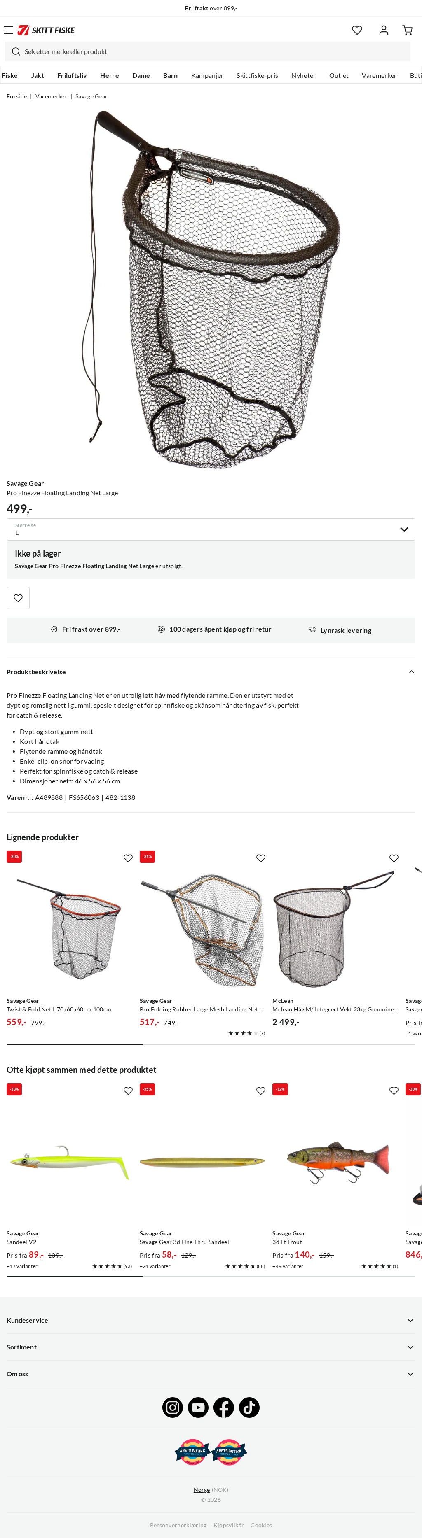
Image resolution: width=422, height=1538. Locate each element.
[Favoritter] (357, 30)
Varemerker (379, 75)
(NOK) (211, 1490)
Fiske (10, 75)
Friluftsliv (72, 75)
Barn (170, 75)
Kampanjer (207, 75)
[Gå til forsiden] (46, 30)
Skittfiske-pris (257, 75)
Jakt (37, 75)
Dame (141, 75)
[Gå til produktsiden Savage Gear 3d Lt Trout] (335, 1163)
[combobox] (207, 51)
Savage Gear (91, 96)
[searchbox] (215, 51)
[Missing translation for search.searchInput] (13, 51)
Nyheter (303, 75)
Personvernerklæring (178, 1525)
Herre (109, 75)
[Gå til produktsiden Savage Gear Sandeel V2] (70, 1163)
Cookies (261, 1525)
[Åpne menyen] (8, 30)
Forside (17, 96)
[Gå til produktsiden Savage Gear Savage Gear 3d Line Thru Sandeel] (203, 1163)
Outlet (339, 75)
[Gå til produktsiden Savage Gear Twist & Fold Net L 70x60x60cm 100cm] (70, 930)
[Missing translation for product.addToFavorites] (18, 598)
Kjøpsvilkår (228, 1525)
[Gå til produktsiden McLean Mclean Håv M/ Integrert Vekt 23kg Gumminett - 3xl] (335, 930)
